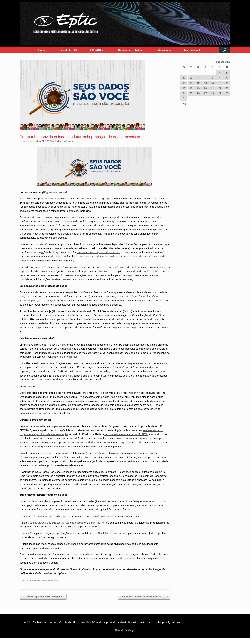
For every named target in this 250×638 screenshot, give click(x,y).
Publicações (163, 50)
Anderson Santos (63, 141)
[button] (224, 50)
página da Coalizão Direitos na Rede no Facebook (58, 522)
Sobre (42, 50)
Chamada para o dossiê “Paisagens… (43, 596)
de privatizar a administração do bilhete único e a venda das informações (120, 256)
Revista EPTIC (68, 50)
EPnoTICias (97, 50)
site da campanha (42, 516)
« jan (183, 103)
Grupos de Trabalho (130, 50)
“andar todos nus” (68, 356)
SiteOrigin (130, 630)
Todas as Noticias (49, 580)
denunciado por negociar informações (98, 252)
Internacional (192, 50)
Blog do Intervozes (54, 192)
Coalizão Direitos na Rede (112, 533)
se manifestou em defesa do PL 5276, (126, 434)
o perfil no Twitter (98, 522)
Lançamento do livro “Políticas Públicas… (144, 596)
